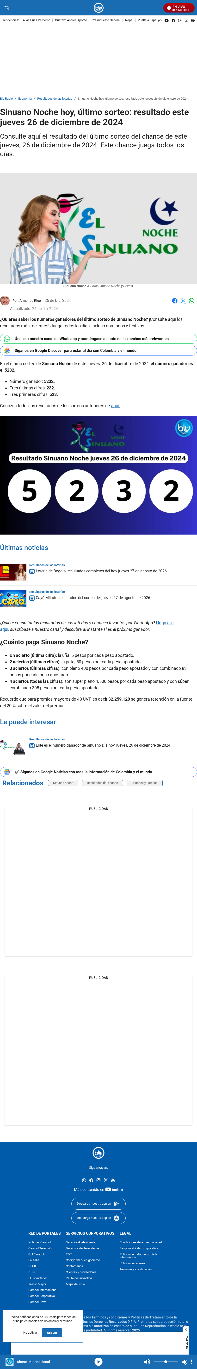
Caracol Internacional (42, 1290)
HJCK (32, 1266)
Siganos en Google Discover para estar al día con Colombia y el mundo (75, 350)
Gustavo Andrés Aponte (71, 20)
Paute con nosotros (79, 1278)
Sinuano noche (63, 783)
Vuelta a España (149, 20)
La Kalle (33, 1260)
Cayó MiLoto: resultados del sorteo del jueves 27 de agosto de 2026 (93, 597)
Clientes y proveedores (81, 1272)
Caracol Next (37, 1302)
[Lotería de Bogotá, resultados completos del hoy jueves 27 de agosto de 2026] (13, 572)
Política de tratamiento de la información (138, 1256)
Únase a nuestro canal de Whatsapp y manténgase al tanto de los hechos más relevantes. (92, 338)
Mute (147, 1362)
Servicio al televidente (80, 1242)
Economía (25, 98)
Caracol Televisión (40, 1248)
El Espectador (37, 1278)
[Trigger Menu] (6, 8)
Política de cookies (132, 1263)
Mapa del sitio (75, 1284)
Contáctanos (74, 1266)
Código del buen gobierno (83, 1260)
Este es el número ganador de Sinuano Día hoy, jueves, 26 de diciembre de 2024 (103, 745)
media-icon (98, 1361)
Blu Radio (6, 98)
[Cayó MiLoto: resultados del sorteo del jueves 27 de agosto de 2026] (13, 598)
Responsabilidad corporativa (139, 1248)
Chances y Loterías (145, 783)
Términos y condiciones (136, 1269)
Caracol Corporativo (41, 1296)
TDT (69, 1254)
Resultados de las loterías (54, 98)
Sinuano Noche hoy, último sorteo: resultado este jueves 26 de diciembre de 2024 (132, 98)
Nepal (129, 20)
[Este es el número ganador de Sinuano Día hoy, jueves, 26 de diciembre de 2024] (13, 746)
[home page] (99, 8)
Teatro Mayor (37, 1284)
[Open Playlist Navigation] (191, 1361)
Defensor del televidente (82, 1248)
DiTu (31, 1272)
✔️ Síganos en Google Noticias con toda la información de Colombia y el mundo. (84, 772)
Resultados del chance (102, 783)
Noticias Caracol (39, 1242)
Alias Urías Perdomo (36, 20)
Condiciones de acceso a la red (141, 1242)
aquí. (115, 405)
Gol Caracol (36, 1254)
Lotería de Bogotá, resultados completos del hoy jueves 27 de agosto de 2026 (101, 571)
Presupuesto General (106, 20)
